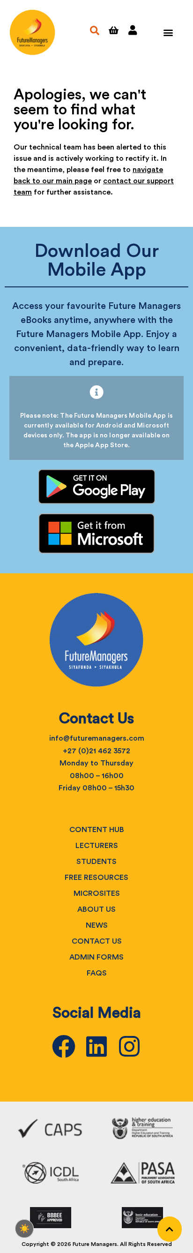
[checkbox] (24, 1228)
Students (96, 861)
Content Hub (96, 829)
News (97, 925)
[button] (168, 32)
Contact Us (97, 941)
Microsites (97, 893)
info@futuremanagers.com (96, 738)
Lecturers (96, 845)
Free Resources (96, 877)
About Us (96, 909)
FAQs (97, 973)
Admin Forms (96, 957)
